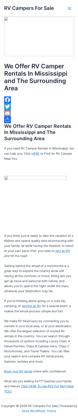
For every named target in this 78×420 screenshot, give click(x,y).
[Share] (39, 120)
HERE (36, 154)
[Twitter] (39, 106)
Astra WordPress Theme (39, 411)
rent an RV (62, 251)
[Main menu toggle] (69, 8)
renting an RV (31, 306)
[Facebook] (39, 99)
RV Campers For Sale (29, 8)
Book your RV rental (18, 371)
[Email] (39, 113)
